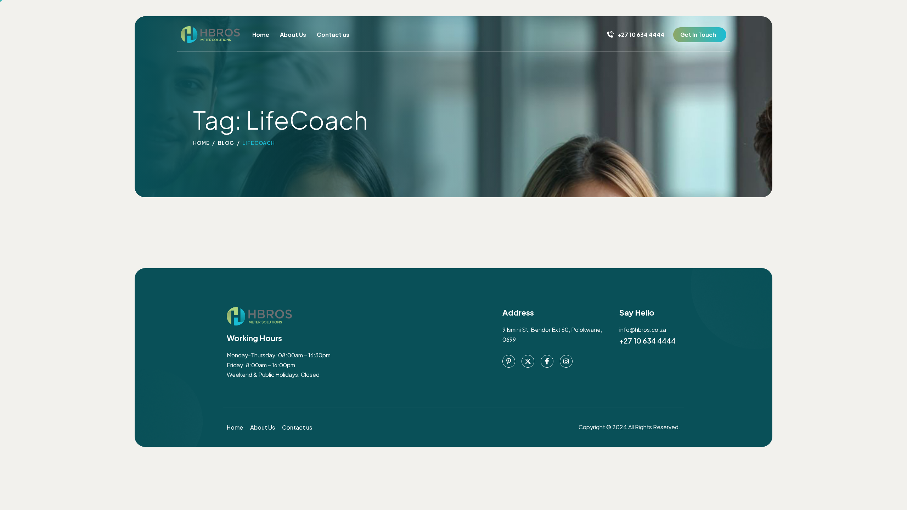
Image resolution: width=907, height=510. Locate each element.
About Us (293, 34)
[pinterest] (508, 361)
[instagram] (566, 361)
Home (260, 34)
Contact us (333, 34)
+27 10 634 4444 (647, 340)
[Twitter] (528, 361)
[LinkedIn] (547, 361)
